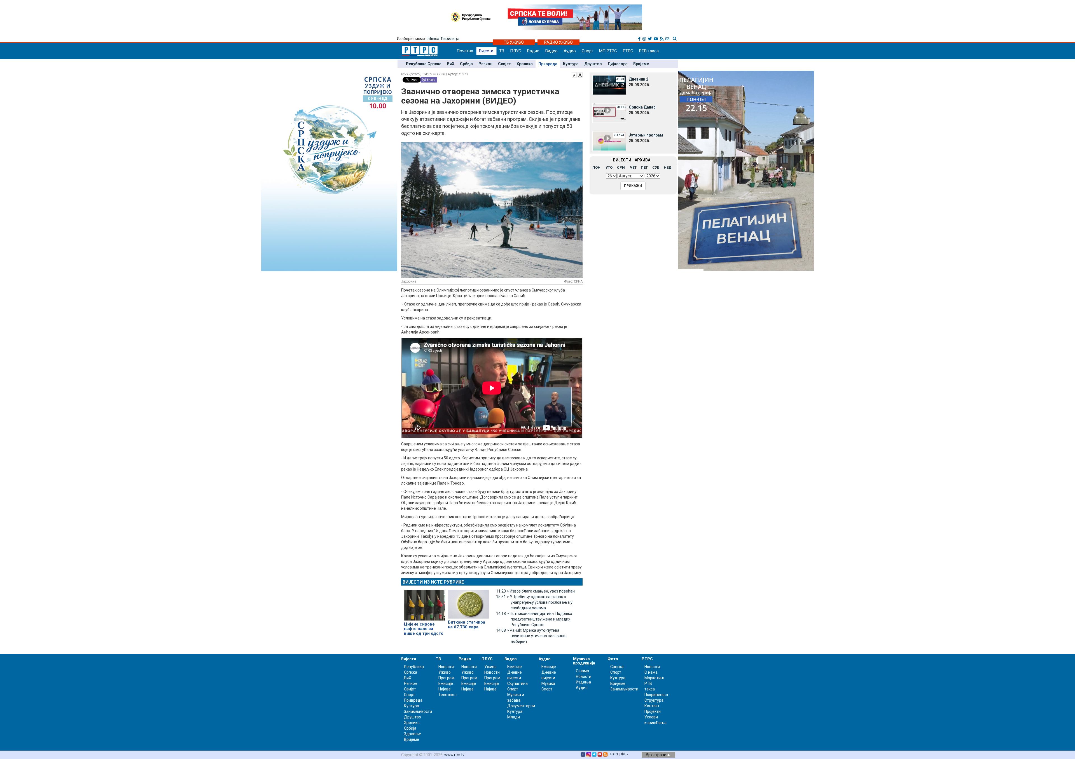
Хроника (525, 64)
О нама (582, 671)
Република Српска (423, 64)
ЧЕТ (633, 167)
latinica (433, 38)
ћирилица (450, 38)
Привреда (547, 64)
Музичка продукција (584, 661)
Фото (612, 659)
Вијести (486, 50)
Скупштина (517, 683)
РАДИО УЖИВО (558, 42)
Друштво (593, 64)
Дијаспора (617, 64)
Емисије (445, 683)
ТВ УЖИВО (514, 42)
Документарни (521, 706)
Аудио (570, 50)
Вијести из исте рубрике (433, 582)
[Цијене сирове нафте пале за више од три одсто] (424, 602)
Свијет (504, 64)
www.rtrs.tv (454, 755)
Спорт (587, 50)
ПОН (596, 167)
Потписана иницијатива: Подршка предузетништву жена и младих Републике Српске (534, 619)
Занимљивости (418, 711)
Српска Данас (642, 107)
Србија (466, 64)
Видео (551, 50)
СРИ (621, 167)
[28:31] (609, 113)
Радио (533, 50)
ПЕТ (644, 167)
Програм (446, 678)
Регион (485, 64)
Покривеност (656, 694)
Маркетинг (654, 678)
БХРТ (614, 754)
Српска (616, 666)
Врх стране (656, 755)
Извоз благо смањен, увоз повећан (535, 591)
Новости (446, 666)
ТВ (501, 50)
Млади (513, 717)
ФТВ (624, 754)
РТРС (628, 50)
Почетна (465, 50)
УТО (609, 167)
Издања (583, 682)
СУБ (655, 167)
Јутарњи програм (646, 135)
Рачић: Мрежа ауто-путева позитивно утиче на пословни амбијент (530, 636)
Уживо (444, 672)
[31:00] (609, 85)
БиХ (450, 64)
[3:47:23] (609, 140)
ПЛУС (515, 50)
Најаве (444, 689)
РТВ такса (649, 50)
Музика (548, 683)
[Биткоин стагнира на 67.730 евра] (468, 602)
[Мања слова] (574, 74)
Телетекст (447, 694)
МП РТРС (608, 50)
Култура (571, 64)
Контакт (652, 706)
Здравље (412, 734)
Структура (653, 700)
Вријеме (641, 64)
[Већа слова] (580, 74)
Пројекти (652, 711)
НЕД (668, 167)
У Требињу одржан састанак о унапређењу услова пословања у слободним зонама (534, 602)
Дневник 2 (638, 79)
